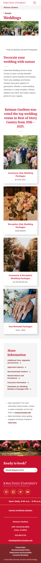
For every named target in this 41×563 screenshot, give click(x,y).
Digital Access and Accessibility (21, 552)
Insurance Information (16, 383)
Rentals (8, 13)
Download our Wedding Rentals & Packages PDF (18, 388)
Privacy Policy (20, 547)
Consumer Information (20, 555)
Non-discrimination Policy (21, 550)
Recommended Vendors (17, 372)
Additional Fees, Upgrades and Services (18, 361)
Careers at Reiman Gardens (20, 510)
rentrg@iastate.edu (23, 413)
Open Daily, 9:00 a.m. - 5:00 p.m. (20, 501)
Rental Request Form (15, 470)
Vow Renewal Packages (20, 326)
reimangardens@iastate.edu (21, 540)
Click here (12, 423)
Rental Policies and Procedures (15, 377)
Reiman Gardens (11, 8)
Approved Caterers (15, 367)
